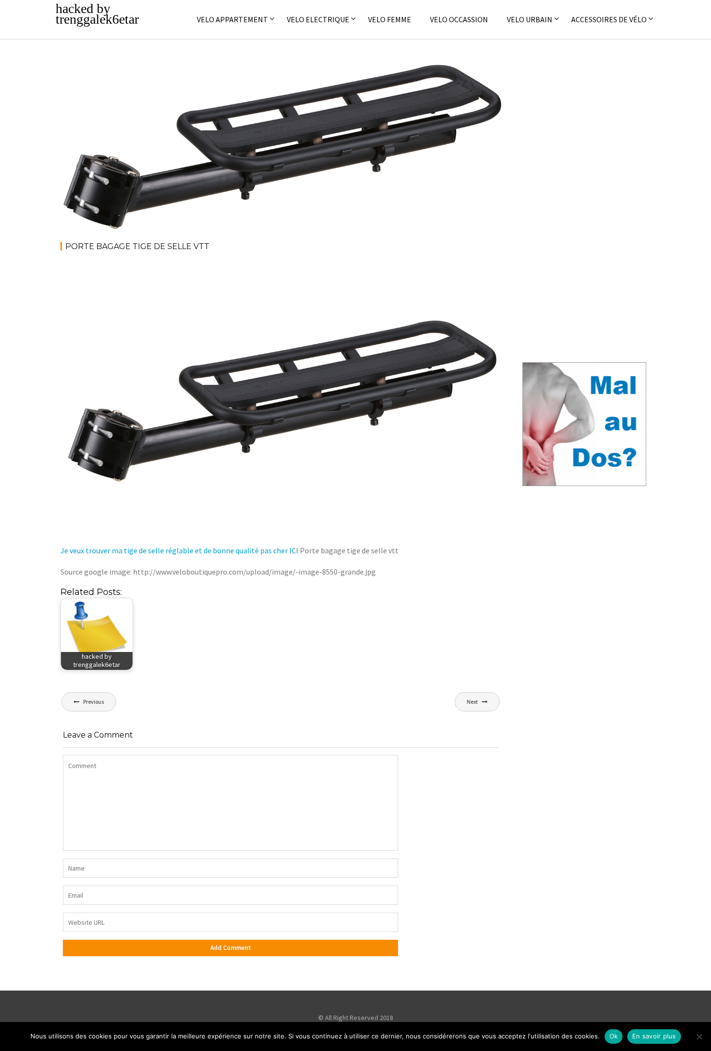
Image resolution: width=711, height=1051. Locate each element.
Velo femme (389, 19)
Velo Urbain (529, 19)
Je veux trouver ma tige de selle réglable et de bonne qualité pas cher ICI (179, 550)
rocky (138, 72)
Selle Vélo (475, 72)
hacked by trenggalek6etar (97, 14)
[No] (699, 1036)
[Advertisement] (236, 286)
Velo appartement (232, 19)
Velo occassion (459, 19)
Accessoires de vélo (609, 19)
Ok (613, 1036)
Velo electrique (318, 19)
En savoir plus (654, 1036)
